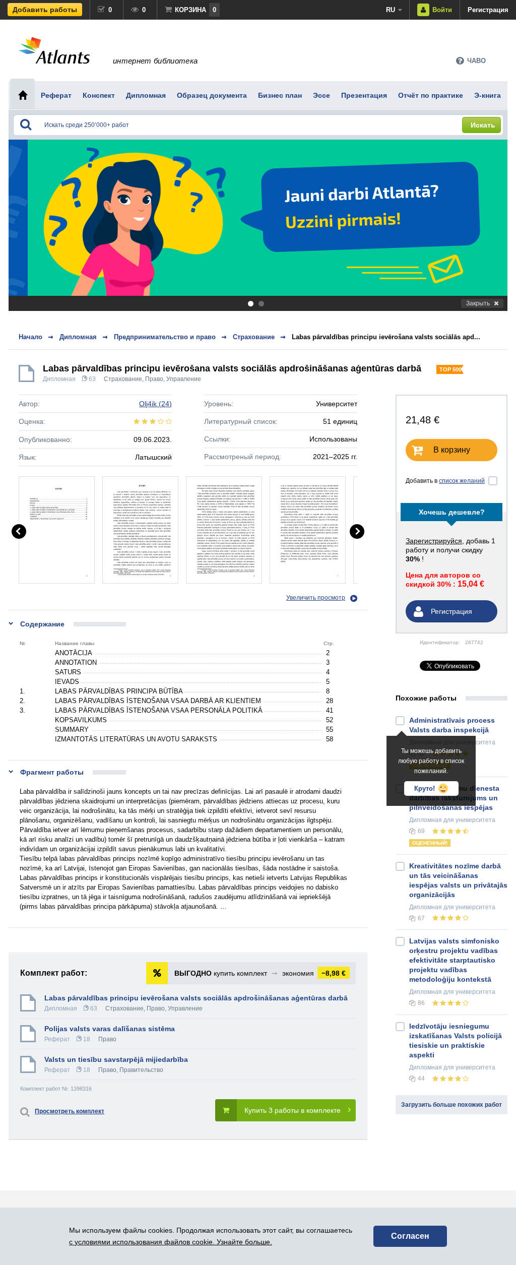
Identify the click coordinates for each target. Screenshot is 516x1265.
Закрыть (478, 303)
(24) (155, 404)
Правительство (141, 1069)
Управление (183, 379)
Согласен (410, 1236)
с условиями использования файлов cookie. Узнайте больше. (170, 1242)
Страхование (123, 379)
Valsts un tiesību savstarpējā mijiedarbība (116, 1059)
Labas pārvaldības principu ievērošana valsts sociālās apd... (386, 337)
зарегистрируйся (434, 541)
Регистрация (488, 10)
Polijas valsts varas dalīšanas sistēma (109, 1029)
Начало (30, 337)
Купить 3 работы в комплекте (292, 1110)
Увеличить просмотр (315, 597)
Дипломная (59, 379)
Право (154, 379)
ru (390, 10)
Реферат (57, 1039)
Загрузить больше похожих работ (451, 1104)
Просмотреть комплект (69, 1111)
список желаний (462, 480)
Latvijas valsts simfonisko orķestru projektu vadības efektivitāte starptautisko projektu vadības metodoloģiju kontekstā (454, 960)
